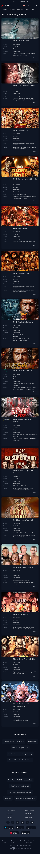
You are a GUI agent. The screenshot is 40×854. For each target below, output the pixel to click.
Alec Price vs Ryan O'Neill (20, 747)
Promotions (10, 817)
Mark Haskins (16, 440)
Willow (27, 9)
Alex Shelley (22, 53)
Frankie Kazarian (17, 720)
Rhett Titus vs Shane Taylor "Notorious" (20, 792)
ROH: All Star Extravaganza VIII (24, 85)
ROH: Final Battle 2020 (21, 273)
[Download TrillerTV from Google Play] (9, 827)
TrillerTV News (29, 814)
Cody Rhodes (23, 55)
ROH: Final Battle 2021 (21, 130)
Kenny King (16, 148)
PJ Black (34, 438)
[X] (12, 822)
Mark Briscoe (23, 148)
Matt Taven (23, 291)
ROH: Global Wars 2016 (21, 614)
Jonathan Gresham (32, 147)
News (32, 9)
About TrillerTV (29, 810)
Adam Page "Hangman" (25, 98)
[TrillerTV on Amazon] (31, 827)
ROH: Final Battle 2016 (21, 41)
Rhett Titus (23, 198)
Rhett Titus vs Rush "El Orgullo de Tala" (20, 780)
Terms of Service (4, 841)
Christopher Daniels (29, 100)
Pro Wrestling (16, 51)
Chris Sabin (16, 55)
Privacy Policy (13, 841)
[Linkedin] (27, 822)
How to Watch (11, 810)
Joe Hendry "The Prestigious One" (25, 389)
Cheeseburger (21, 628)
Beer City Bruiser (21, 584)
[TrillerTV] (5, 5)
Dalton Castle (16, 147)
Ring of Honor (16, 48)
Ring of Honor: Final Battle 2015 (24, 659)
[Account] (36, 5)
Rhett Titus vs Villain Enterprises (25, 798)
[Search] (32, 5)
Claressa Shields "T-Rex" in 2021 (14, 741)
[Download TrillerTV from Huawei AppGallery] (14, 832)
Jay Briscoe (24, 147)
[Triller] (32, 822)
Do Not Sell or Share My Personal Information (28, 841)
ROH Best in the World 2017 (23, 520)
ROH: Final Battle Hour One (23, 371)
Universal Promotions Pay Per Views (20, 760)
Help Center (28, 817)
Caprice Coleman (30, 53)
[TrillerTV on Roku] (25, 832)
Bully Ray (21, 338)
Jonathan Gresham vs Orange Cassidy (20, 754)
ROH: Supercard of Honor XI (23, 567)
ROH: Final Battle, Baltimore (23, 322)
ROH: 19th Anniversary (21, 228)
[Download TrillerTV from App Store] (20, 827)
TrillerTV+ (20, 9)
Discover (5, 9)
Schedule (12, 9)
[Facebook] (8, 822)
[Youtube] (22, 822)
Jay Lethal (15, 53)
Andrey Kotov (32, 741)
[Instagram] (17, 822)
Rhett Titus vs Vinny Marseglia (20, 786)
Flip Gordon (16, 196)
